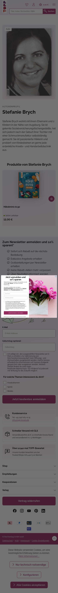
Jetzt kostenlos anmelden (15, 313)
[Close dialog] (55, 276)
